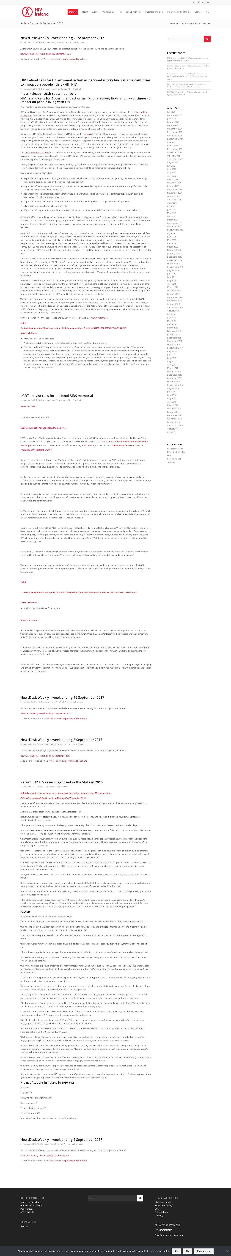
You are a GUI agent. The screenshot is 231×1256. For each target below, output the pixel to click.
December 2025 (174, 115)
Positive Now (26, 1208)
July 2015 (171, 432)
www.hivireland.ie (99, 317)
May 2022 (171, 172)
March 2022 (172, 179)
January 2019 (173, 293)
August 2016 (173, 388)
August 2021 (173, 202)
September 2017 (175, 347)
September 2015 (175, 425)
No (187, 1251)
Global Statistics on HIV (31, 1205)
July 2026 (171, 111)
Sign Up (24, 1226)
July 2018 (171, 314)
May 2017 (171, 361)
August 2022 (173, 162)
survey (90, 133)
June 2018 (171, 317)
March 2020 (172, 246)
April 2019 (171, 283)
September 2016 (175, 384)
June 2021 (171, 209)
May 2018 (171, 321)
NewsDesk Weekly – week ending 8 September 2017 (61, 740)
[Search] (207, 12)
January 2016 (173, 411)
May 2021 (171, 213)
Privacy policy (203, 1251)
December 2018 (174, 297)
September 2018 (175, 307)
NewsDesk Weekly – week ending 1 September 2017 (61, 1139)
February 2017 (174, 371)
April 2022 (171, 175)
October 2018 (173, 304)
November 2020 (174, 226)
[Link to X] (198, 2)
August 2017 (173, 351)
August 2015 (173, 428)
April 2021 (171, 216)
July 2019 (171, 273)
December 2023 (174, 132)
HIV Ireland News (48, 42)
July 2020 (171, 233)
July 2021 (171, 206)
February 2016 (174, 408)
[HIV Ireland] (35, 12)
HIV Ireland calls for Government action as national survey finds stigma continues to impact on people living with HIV (85, 82)
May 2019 (171, 280)
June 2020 (171, 236)
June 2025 (171, 118)
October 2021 (173, 196)
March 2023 (172, 145)
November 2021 (174, 192)
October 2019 (173, 263)
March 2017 (172, 368)
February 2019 (174, 290)
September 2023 (175, 138)
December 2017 (174, 337)
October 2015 (173, 422)
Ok (176, 1251)
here (53, 59)
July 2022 (171, 165)
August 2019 (173, 270)
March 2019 (172, 287)
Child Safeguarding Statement (169, 1235)
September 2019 (175, 266)
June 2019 (171, 277)
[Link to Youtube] (203, 2)
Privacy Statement (163, 1229)
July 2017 (171, 354)
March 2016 (172, 405)
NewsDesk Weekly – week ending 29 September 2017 (62, 38)
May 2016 (171, 398)
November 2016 (174, 378)
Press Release (61, 89)
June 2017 (171, 358)
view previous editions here (73, 59)
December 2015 (174, 415)
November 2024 (174, 128)
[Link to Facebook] (194, 2)
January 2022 (173, 186)
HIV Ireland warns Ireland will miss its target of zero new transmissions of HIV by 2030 (187, 59)
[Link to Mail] (208, 2)
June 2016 (171, 395)
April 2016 (171, 401)
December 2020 (174, 223)
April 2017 (171, 364)
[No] (227, 1251)
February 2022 (174, 182)
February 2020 (174, 250)
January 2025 (173, 122)
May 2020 (171, 240)
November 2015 (174, 418)
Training (171, 462)
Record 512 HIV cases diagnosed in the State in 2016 (61, 782)
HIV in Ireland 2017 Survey (37, 152)
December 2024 (174, 125)
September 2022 (175, 159)
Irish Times (57, 798)
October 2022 (173, 155)
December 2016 (174, 374)
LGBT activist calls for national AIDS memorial (56, 396)
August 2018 (173, 310)
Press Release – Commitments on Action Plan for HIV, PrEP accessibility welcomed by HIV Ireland (186, 85)
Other (170, 455)
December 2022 (174, 149)
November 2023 (174, 135)
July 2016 (171, 391)
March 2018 (172, 327)
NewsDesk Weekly (63, 42)
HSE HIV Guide (27, 1212)
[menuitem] (73, 12)
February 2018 (174, 331)
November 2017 (174, 341)
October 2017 (173, 344)
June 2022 (171, 169)
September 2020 (175, 229)
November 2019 (174, 260)
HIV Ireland (79, 42)
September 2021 (175, 199)
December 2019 (174, 256)
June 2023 (171, 142)
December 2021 (174, 189)
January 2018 (173, 334)
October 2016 (173, 381)
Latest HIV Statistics (29, 1202)
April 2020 (171, 243)
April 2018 (171, 324)
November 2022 (174, 152)
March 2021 (172, 219)
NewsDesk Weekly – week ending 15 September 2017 (62, 697)
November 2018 (174, 300)
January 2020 (173, 253)
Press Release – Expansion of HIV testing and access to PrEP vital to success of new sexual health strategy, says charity (187, 76)
